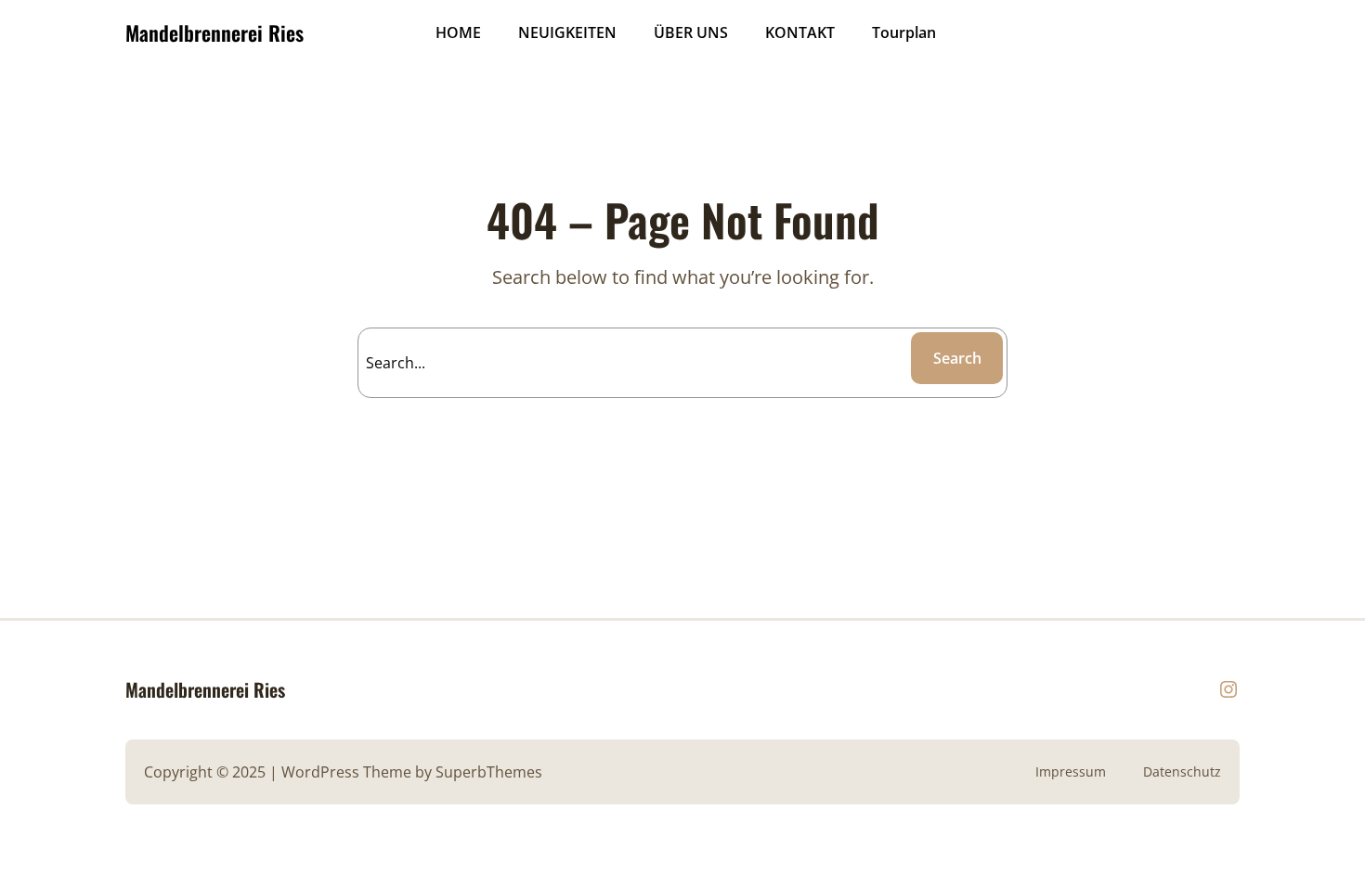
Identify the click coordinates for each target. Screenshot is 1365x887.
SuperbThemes (489, 772)
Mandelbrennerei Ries (214, 32)
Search (957, 358)
